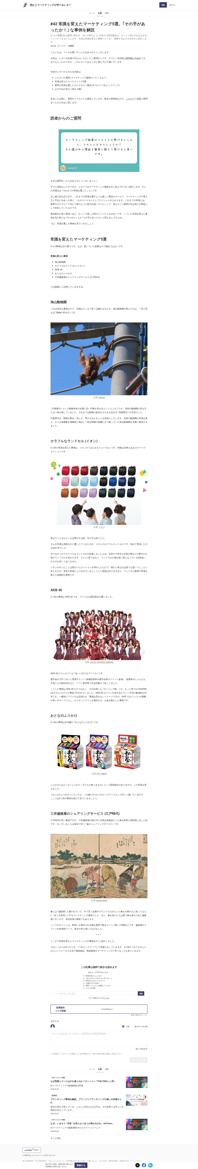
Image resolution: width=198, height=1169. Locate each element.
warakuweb (101, 900)
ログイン (172, 5)
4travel (101, 397)
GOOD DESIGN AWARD (102, 662)
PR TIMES (102, 773)
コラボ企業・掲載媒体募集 (108, 1161)
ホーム (92, 13)
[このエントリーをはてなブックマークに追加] (150, 1165)
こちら (129, 98)
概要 (107, 13)
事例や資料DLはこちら (139, 1015)
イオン (101, 527)
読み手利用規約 (41, 1161)
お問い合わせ (92, 1161)
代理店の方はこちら (126, 1161)
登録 (163, 5)
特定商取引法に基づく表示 (76, 1161)
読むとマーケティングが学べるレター (50, 5)
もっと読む (56, 1138)
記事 (100, 13)
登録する (81, 1165)
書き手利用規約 (28, 1161)
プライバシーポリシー (56, 1161)
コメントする (138, 1059)
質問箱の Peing (133, 58)
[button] (53, 1026)
